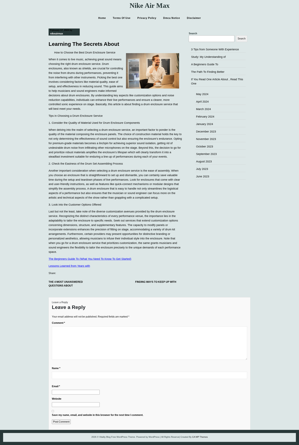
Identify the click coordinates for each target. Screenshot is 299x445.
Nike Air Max (150, 5)
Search (193, 33)
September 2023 (206, 154)
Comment (58, 323)
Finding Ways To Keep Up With (155, 282)
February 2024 (205, 116)
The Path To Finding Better (207, 71)
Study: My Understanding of (208, 56)
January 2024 (204, 124)
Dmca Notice (171, 18)
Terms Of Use (122, 18)
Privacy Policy (146, 18)
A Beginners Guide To (204, 64)
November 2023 (206, 139)
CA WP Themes (200, 437)
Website (56, 398)
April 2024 (202, 101)
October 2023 (204, 146)
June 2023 (202, 176)
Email (56, 386)
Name (56, 368)
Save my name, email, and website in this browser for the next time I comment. (97, 415)
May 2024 (202, 94)
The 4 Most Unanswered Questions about (66, 284)
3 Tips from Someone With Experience (215, 49)
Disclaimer (194, 18)
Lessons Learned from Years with (69, 265)
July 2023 (202, 169)
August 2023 (204, 161)
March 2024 (203, 109)
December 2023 (206, 131)
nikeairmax (56, 33)
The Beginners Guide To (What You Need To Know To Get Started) (90, 258)
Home (102, 18)
